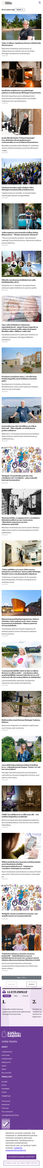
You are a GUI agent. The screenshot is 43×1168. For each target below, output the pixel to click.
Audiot (4, 1066)
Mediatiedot (6, 1104)
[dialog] (21, 1149)
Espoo (4, 1085)
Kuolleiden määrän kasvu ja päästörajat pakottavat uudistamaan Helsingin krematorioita (16, 1011)
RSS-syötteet (6, 1073)
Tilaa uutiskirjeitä (7, 1112)
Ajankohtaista (7, 1052)
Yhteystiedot (6, 1101)
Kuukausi (25, 996)
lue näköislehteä (9, 1115)
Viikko (16, 996)
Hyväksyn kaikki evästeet (21, 1157)
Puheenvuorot (7, 1059)
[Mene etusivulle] (11, 1035)
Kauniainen (5, 1089)
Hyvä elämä (6, 1055)
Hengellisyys (6, 1062)
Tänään (6, 996)
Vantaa (4, 1092)
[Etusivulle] (7, 3)
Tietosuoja (5, 1108)
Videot (4, 1069)
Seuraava (31, 984)
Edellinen (11, 984)
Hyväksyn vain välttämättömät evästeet (21, 1163)
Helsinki (4, 1082)
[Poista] (22, 9)
